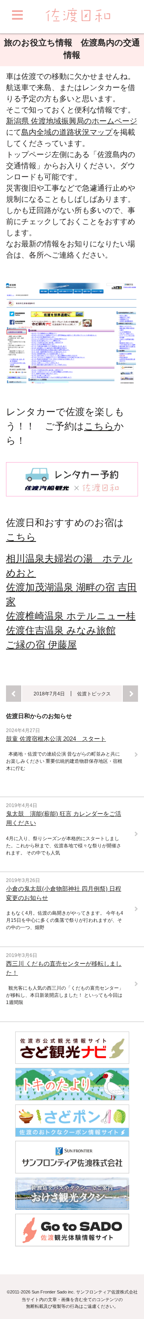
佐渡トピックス (94, 693)
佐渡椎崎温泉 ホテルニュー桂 (71, 615)
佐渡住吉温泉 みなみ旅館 (61, 630)
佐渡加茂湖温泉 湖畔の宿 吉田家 (71, 594)
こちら (99, 426)
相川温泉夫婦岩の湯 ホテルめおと (69, 565)
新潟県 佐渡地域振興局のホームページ (71, 121)
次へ (130, 693)
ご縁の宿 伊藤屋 (41, 644)
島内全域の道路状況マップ (66, 132)
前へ (13, 693)
